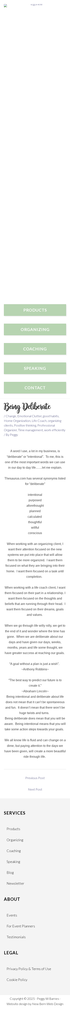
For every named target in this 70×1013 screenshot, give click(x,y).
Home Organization (17, 420)
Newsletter (15, 883)
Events (12, 915)
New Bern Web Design (47, 1004)
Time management (30, 430)
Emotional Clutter (29, 416)
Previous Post (35, 778)
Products (13, 829)
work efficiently (54, 430)
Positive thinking (25, 425)
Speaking (13, 861)
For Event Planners (21, 926)
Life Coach (39, 420)
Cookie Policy (17, 979)
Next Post (35, 789)
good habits (51, 416)
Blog (10, 872)
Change (11, 416)
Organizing (15, 840)
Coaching (14, 851)
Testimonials (16, 937)
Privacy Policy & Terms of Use (29, 969)
